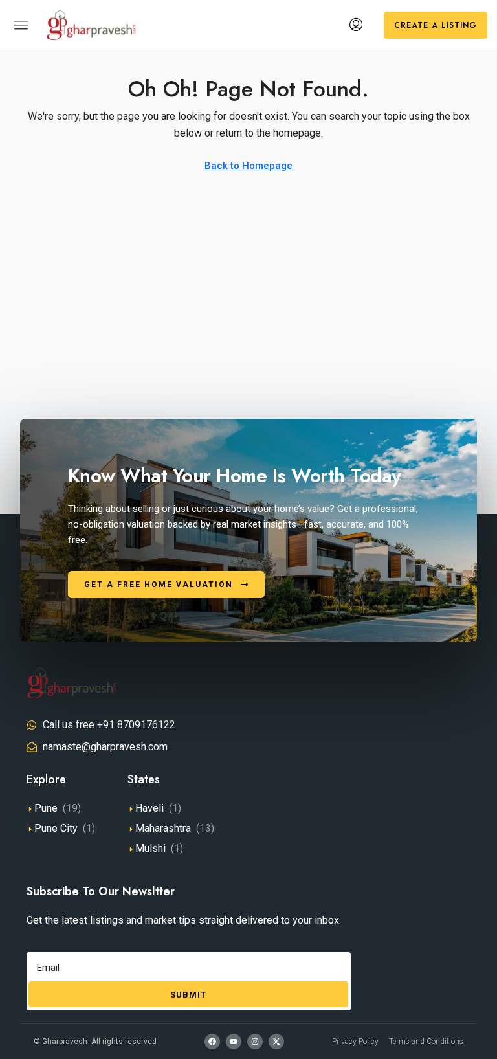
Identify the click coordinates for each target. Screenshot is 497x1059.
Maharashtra (163, 828)
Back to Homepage (248, 166)
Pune (46, 808)
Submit (188, 994)
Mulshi (150, 848)
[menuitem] (356, 25)
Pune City (56, 828)
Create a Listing (435, 25)
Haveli (149, 808)
